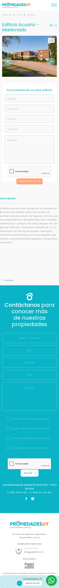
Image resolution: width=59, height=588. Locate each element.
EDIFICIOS (18, 15)
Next (51, 61)
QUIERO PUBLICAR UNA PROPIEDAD (30, 428)
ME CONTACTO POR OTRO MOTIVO (30, 448)
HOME (5, 15)
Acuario (31, 15)
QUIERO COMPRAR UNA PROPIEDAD (30, 438)
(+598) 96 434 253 (41, 493)
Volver (8, 280)
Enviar (28, 473)
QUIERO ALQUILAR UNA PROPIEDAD (31, 419)
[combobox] (16, 288)
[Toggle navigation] (54, 6)
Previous (8, 61)
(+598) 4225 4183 (17, 493)
